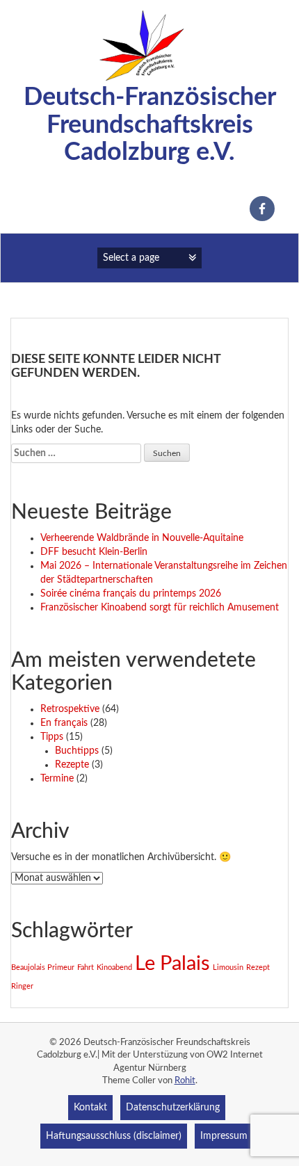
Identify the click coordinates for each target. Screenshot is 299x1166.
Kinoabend (114, 967)
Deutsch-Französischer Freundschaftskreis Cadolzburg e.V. (150, 125)
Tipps (51, 737)
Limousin (228, 967)
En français (64, 723)
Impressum (224, 1136)
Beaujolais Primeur (42, 967)
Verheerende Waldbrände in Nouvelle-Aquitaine (141, 538)
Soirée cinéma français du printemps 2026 (130, 594)
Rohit (185, 1080)
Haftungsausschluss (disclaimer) (113, 1136)
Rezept (258, 967)
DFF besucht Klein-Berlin (93, 552)
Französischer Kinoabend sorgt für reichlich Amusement (159, 608)
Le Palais (172, 963)
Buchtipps (77, 751)
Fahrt (85, 967)
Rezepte (72, 765)
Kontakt (90, 1107)
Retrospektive (69, 709)
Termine (57, 779)
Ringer (22, 986)
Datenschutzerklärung (173, 1107)
